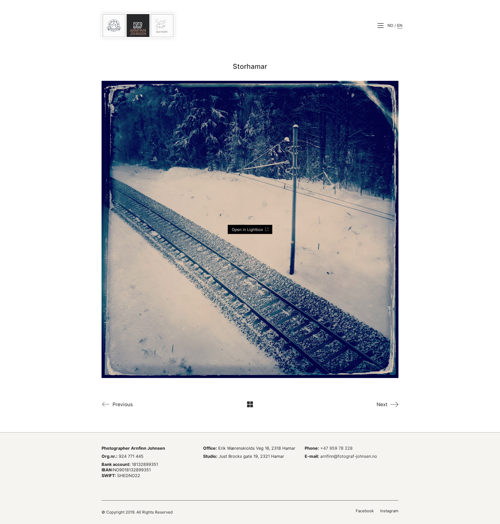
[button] (381, 25)
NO (390, 25)
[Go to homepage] (138, 25)
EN (399, 25)
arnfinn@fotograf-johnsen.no (348, 456)
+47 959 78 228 (336, 448)
